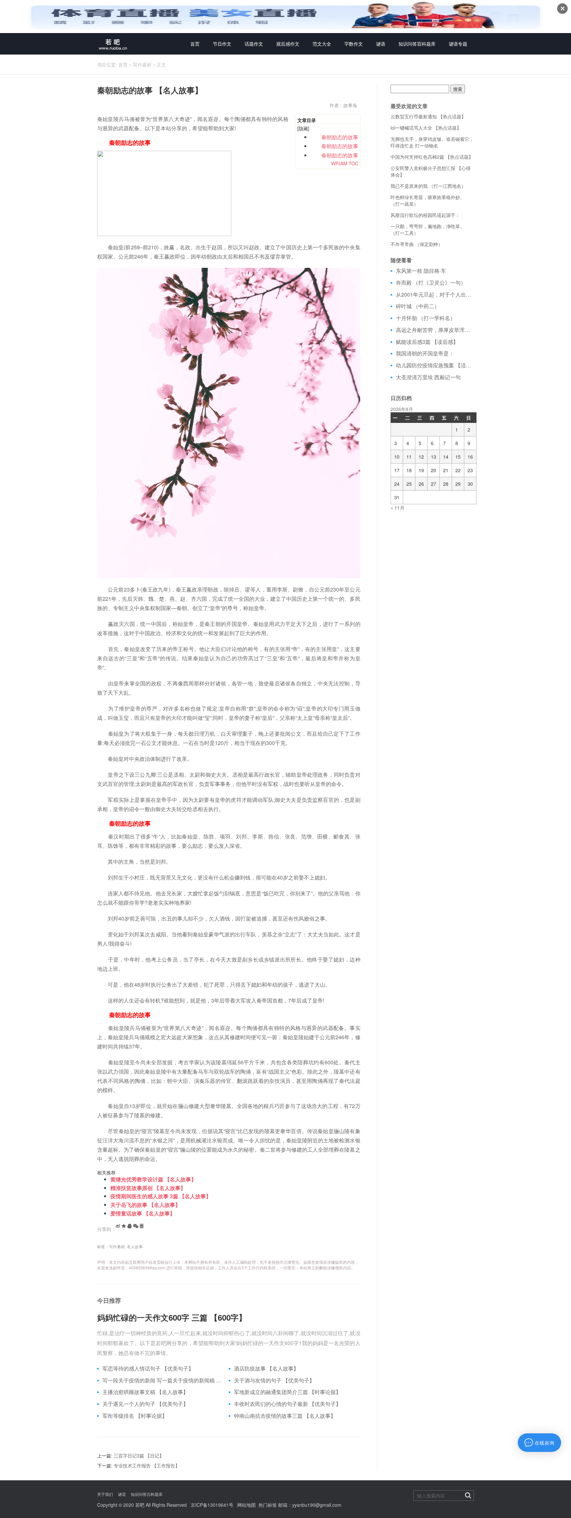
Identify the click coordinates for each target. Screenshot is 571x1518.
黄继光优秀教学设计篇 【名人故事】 (153, 1179)
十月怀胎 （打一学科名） (425, 318)
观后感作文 (287, 43)
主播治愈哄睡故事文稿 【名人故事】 (145, 1392)
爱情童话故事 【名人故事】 (142, 1213)
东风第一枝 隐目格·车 (421, 270)
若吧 (139, 1504)
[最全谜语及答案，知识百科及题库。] (113, 44)
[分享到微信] (135, 1226)
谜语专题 (458, 43)
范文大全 (322, 43)
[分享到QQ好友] (129, 1226)
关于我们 (105, 1494)
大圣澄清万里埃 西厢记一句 (428, 377)
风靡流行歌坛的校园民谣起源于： (425, 215)
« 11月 (397, 507)
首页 (195, 43)
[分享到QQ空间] (124, 1226)
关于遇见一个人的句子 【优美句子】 (145, 1404)
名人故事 (135, 1246)
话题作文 (254, 43)
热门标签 (267, 1504)
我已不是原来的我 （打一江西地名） (428, 186)
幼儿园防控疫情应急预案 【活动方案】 (435, 365)
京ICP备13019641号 (212, 1504)
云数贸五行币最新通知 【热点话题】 (428, 116)
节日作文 (222, 43)
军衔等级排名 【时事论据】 (134, 1415)
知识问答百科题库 (417, 43)
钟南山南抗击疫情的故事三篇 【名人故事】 (285, 1415)
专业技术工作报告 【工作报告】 (147, 1465)
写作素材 (142, 64)
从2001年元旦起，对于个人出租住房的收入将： (435, 294)
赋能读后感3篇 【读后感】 (427, 342)
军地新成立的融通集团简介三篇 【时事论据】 (287, 1392)
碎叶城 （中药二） (417, 306)
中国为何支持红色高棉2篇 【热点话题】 (432, 156)
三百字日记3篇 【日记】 (139, 1455)
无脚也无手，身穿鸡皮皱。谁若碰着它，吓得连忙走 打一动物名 (432, 142)
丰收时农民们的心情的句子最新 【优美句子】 (287, 1404)
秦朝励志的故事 (334, 137)
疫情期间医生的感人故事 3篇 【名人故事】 (160, 1196)
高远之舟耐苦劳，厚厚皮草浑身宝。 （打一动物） (435, 330)
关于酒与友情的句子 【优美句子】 (274, 1380)
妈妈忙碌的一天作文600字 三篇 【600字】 (172, 1317)
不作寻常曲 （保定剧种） (417, 244)
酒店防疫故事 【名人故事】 (266, 1368)
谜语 (380, 43)
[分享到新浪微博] (118, 1226)
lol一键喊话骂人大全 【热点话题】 (426, 127)
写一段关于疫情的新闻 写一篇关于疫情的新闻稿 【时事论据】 (163, 1380)
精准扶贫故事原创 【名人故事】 (148, 1188)
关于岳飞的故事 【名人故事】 (145, 1205)
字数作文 (353, 43)
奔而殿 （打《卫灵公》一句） (431, 282)
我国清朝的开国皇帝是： (425, 353)
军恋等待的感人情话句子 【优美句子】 (148, 1368)
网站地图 (246, 1504)
